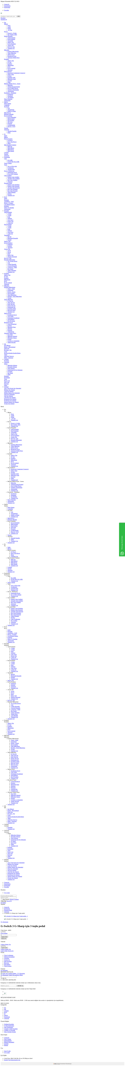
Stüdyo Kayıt (11, 54)
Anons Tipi (10, 45)
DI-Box (9, 194)
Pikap (9, 143)
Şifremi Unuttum (14, 899)
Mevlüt (9, 236)
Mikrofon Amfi (11, 79)
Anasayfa (6, 4)
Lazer (5, 351)
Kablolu (9, 246)
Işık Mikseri (7, 345)
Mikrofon (6, 50)
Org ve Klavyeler (12, 166)
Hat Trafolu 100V (12, 34)
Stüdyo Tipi (10, 60)
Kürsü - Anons (11, 292)
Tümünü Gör (11, 48)
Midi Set (9, 146)
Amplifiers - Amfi (9, 201)
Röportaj (9, 330)
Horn (8, 253)
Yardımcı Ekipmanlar (13, 90)
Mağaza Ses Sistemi (9, 390)
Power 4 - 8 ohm (11, 33)
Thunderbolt (10, 109)
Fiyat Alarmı (4, 933)
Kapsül (9, 339)
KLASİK (10, 160)
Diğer (9, 82)
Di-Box (9, 76)
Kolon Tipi (10, 221)
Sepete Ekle (4, 936)
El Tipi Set (10, 301)
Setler (5, 135)
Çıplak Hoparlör (11, 264)
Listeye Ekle (4, 951)
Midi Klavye (7, 112)
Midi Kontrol (11, 119)
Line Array (10, 220)
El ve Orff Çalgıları (12, 174)
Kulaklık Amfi (11, 77)
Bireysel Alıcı (14, 764)
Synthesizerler (11, 125)
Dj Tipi (9, 62)
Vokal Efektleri (11, 192)
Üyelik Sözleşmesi (9, 1025)
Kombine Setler (11, 308)
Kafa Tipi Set (11, 304)
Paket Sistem (7, 103)
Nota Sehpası (11, 368)
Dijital (9, 28)
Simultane (10, 96)
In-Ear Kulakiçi (11, 44)
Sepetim (6, 1043)
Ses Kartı (6, 106)
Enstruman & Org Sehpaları (14, 370)
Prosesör (9, 123)
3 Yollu (9, 215)
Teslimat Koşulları (9, 1024)
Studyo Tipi (10, 42)
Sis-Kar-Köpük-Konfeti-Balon (12, 353)
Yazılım (6, 128)
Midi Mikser (10, 148)
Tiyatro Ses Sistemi (9, 403)
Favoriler (6, 10)
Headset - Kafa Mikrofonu (14, 296)
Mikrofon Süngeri (12, 336)
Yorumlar (6, 958)
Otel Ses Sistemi (8, 396)
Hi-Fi (8, 67)
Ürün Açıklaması (8, 955)
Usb (8, 108)
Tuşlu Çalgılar (8, 163)
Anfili (9, 27)
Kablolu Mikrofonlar (13, 51)
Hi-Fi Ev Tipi (11, 47)
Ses (5, 22)
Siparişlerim (7, 6)
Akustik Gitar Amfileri (13, 178)
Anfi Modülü (14, 715)
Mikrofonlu (10, 65)
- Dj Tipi (9, 30)
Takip (5, 354)
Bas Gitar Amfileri (12, 180)
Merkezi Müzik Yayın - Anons (12, 83)
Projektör (6, 361)
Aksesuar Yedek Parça (13, 57)
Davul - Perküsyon (9, 171)
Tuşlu (5, 165)
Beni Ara (6, 963)
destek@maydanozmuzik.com (12, 1060)
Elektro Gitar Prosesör (13, 186)
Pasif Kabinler (11, 39)
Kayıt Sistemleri (11, 117)
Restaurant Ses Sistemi (10, 399)
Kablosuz (10, 244)
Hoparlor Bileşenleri (9, 259)
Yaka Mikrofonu (11, 295)
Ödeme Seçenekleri (9, 957)
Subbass (9, 218)
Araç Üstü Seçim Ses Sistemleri (12, 388)
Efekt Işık (6, 348)
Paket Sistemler (8, 99)
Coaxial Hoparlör (12, 266)
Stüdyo (6, 102)
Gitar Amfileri (8, 175)
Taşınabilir (10, 41)
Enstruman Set (11, 307)
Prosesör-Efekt (8, 183)
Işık (5, 344)
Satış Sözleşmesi (8, 1027)
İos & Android (11, 68)
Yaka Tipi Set (11, 302)
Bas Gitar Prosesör (12, 191)
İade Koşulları (8, 961)
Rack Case (7, 380)
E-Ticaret (58, 1063)
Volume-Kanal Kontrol (13, 86)
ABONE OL (20, 985)
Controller (7, 105)
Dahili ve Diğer (11, 111)
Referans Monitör (9, 114)
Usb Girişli (10, 316)
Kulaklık (6, 59)
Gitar (5, 158)
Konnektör (7, 377)
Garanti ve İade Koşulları (11, 1029)
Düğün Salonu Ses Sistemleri (12, 393)
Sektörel (6, 387)
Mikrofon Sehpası (12, 365)
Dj (4, 134)
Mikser (6, 24)
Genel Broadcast (11, 324)
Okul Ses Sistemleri (9, 394)
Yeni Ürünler (7, 1039)
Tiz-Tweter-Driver (12, 261)
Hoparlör (6, 200)
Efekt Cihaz (10, 74)
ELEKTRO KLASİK (13, 161)
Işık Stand (10, 373)
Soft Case (6, 382)
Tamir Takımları (11, 270)
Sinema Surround (12, 256)
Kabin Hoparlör (8, 36)
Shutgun (9, 328)
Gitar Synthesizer (15, 619)
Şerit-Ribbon (10, 319)
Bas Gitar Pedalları (12, 189)
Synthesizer (10, 168)
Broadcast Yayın (11, 56)
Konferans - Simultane (10, 93)
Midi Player (10, 149)
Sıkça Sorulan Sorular (10, 1032)
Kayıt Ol (9, 901)
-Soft (54, 1063)
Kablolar (6, 206)
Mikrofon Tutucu (12, 338)
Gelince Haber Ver (6, 944)
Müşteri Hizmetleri (9, 1042)
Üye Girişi (7, 892)
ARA (18, 16)
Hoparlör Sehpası (12, 367)
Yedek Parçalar (11, 342)
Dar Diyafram (11, 321)
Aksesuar (9, 70)
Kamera (9, 325)
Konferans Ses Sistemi (10, 400)
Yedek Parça (14, 714)
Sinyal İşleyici (8, 71)
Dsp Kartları (10, 120)
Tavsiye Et (10, 951)
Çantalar (6, 152)
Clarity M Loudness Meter (16, 975)
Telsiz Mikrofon (11, 53)
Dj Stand (9, 371)
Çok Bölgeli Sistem (9, 204)
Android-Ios (10, 331)
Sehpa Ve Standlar (9, 207)
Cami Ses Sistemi (8, 391)
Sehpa (5, 364)
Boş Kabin (10, 269)
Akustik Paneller (11, 131)
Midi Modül (10, 151)
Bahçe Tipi (10, 255)
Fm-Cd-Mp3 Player (12, 88)
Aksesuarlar (10, 91)
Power (6, 31)
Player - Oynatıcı (8, 203)
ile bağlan (3, 902)
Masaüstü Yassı (11, 327)
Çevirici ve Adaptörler (13, 341)
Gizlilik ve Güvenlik (9, 1030)
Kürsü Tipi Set (11, 305)
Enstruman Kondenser (13, 318)
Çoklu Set (10, 223)
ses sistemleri (4, 970)
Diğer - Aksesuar (8, 357)
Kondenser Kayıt (12, 315)
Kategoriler (7, 7)
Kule (8, 217)
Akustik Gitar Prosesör (13, 187)
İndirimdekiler (8, 1040)
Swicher (9, 80)
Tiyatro (9, 298)
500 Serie (10, 122)
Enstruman (7, 157)
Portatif (9, 240)
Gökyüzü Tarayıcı (9, 356)
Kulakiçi (9, 63)
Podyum (6, 383)
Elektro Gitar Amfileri (13, 177)
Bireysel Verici (11, 310)
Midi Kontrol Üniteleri (10, 145)
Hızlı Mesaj (7, 964)
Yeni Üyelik (7, 1051)
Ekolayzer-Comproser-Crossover (16, 73)
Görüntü (6, 359)
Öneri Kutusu (7, 966)
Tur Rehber (10, 97)
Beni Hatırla (6, 899)
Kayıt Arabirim (8, 116)
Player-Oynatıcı (8, 139)
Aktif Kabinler (11, 37)
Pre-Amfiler (14, 620)
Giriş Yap (3, 901)
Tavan (9, 250)
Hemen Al (3, 938)
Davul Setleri (11, 293)
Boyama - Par (7, 350)
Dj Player (10, 140)
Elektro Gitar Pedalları (13, 184)
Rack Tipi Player (11, 142)
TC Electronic (4, 922)
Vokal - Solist (11, 289)
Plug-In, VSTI (11, 126)
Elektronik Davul (12, 172)
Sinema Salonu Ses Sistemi (11, 402)
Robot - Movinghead (9, 347)
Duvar (9, 252)
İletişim (6, 1045)
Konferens (10, 94)
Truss (5, 379)
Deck (8, 25)
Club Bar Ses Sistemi (9, 397)
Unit (8, 263)
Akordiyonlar (11, 169)
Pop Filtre (10, 334)
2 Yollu (9, 214)
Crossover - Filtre (12, 267)
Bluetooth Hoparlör (12, 238)
